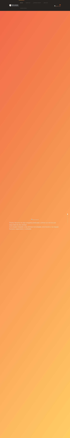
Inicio (21, 2)
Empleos (46, 2)
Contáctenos (23, 8)
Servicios (28, 2)
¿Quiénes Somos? (37, 2)
